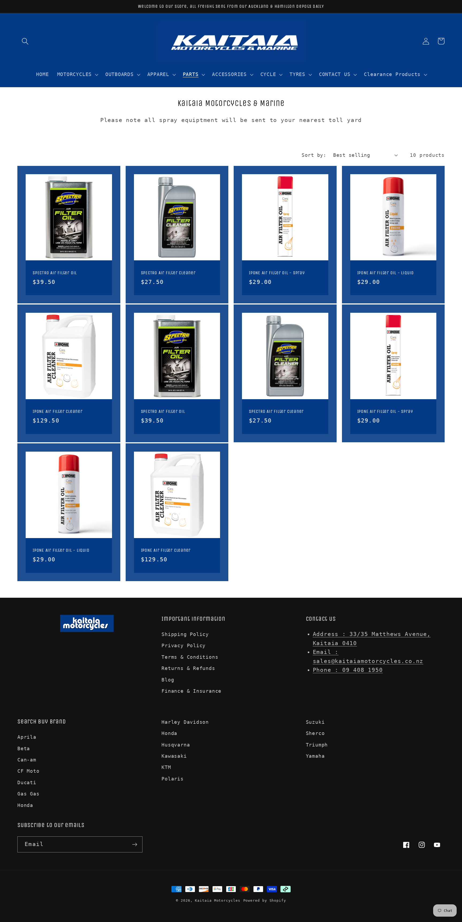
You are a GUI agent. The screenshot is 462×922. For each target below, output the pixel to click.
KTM (166, 767)
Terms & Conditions (189, 657)
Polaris (172, 779)
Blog (167, 680)
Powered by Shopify (264, 900)
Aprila (26, 737)
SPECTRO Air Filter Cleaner (168, 272)
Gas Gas (28, 794)
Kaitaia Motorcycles (217, 900)
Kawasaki (174, 756)
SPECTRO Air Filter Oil (55, 272)
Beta (23, 748)
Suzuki (315, 722)
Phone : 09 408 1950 (348, 670)
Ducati (26, 782)
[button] (25, 41)
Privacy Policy (183, 645)
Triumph (317, 745)
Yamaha (315, 756)
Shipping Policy (185, 634)
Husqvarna (175, 745)
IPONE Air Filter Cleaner (58, 411)
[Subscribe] (134, 844)
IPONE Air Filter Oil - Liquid (385, 272)
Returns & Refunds (188, 668)
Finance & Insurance (191, 691)
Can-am (26, 760)
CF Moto (28, 771)
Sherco (315, 733)
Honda (25, 805)
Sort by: (314, 155)
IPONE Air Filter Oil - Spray (277, 272)
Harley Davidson (185, 722)
